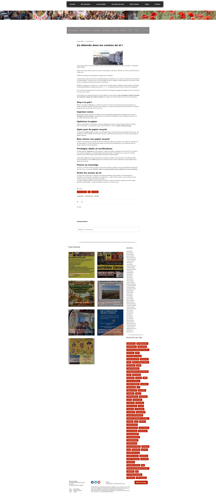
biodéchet (130, 402)
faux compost (144, 427)
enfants (142, 421)
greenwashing (131, 431)
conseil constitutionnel (134, 415)
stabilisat (130, 471)
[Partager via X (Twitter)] (82, 202)
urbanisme (130, 477)
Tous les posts (72, 30)
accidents (144, 384)
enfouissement (132, 424)
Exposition (144, 359)
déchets (129, 421)
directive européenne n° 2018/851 (138, 418)
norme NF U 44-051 (133, 446)
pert (128, 449)
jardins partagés (132, 434)
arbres (138, 393)
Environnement (84, 30)
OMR (138, 365)
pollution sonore (132, 456)
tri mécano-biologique (134, 474)
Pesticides (106, 30)
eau (136, 421)
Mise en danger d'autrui (140, 362)
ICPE (128, 362)
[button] (145, 30)
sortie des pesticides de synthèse (138, 468)
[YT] (99, 482)
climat (141, 406)
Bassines (130, 353)
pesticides (136, 449)
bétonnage (139, 402)
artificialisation (132, 396)
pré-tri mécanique (133, 459)
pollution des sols (133, 452)
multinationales (132, 440)
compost (130, 409)
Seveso (138, 378)
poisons (144, 449)
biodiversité (137, 399)
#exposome (131, 343)
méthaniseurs (131, 443)
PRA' (130, 30)
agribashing (131, 387)
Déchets (122, 30)
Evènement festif (132, 359)
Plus (136, 30)
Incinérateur (96, 30)
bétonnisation (131, 406)
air (138, 387)
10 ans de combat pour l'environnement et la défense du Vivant (138, 349)
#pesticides (142, 346)
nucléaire (145, 446)
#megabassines (142, 343)
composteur (140, 412)
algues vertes (131, 390)
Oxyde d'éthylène (132, 368)
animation (142, 390)
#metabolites (131, 346)
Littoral (115, 30)
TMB (145, 378)
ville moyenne (141, 477)
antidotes (130, 393)
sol (143, 465)
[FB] (92, 482)
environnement (82, 192)
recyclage (94, 192)
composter (130, 412)
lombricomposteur (133, 437)
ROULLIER (136, 374)
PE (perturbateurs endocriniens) (137, 371)
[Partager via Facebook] (77, 202)
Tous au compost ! (133, 381)
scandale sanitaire (133, 465)
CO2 (137, 353)
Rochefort (130, 378)
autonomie (143, 396)
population (143, 456)
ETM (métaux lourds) (134, 356)
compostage (139, 409)
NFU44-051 (130, 365)
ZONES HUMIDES (133, 384)
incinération (143, 431)
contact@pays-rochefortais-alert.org (115, 483)
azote (129, 399)
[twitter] (95, 482)
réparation (130, 462)
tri (89, 192)
